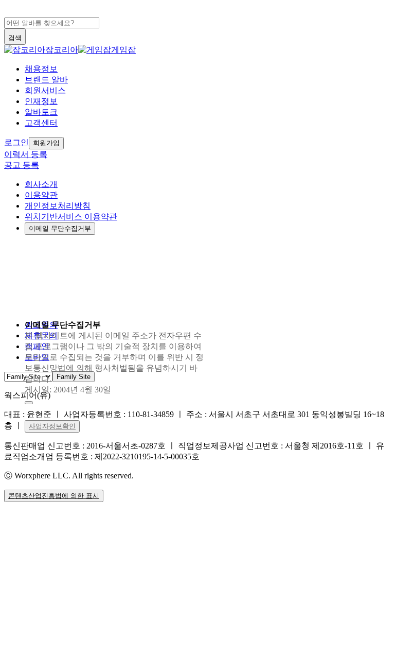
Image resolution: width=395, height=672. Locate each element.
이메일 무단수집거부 (60, 228)
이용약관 (41, 195)
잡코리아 (61, 49)
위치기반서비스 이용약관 (71, 216)
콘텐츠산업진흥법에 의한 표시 (53, 495)
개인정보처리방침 (58, 205)
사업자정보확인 (52, 426)
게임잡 (123, 49)
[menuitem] (208, 69)
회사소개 (41, 184)
